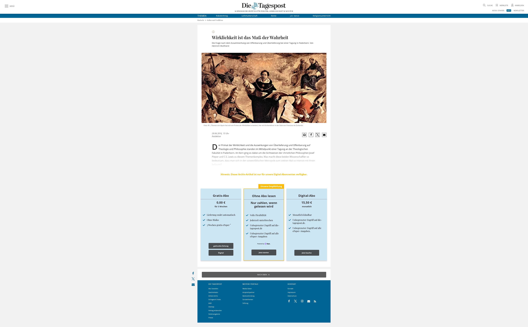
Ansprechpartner (248, 292)
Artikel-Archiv (213, 296)
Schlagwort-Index (214, 299)
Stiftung (245, 303)
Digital (221, 253)
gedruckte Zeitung (220, 246)
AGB (209, 303)
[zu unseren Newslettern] (307, 301)
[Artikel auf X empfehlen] (318, 135)
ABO (509, 10)
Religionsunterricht (322, 15)
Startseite (200, 20)
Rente (273, 15)
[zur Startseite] (264, 6)
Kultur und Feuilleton (215, 20)
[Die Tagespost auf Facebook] (289, 301)
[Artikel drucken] (304, 134)
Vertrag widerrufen (215, 310)
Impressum (291, 292)
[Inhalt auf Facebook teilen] (193, 274)
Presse (210, 318)
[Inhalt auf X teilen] (193, 279)
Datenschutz (292, 296)
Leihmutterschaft (249, 15)
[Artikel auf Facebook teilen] (311, 134)
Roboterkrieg (222, 15)
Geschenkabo (213, 292)
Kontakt (290, 289)
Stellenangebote (214, 314)
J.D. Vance (294, 15)
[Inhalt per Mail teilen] (193, 285)
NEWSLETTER (519, 10)
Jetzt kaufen (307, 253)
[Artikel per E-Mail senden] (324, 134)
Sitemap (211, 307)
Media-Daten (247, 289)
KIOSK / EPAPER (498, 10)
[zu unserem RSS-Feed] (314, 301)
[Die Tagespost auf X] (294, 301)
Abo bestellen (213, 289)
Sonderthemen (248, 299)
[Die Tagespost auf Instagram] (300, 301)
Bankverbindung (248, 296)
